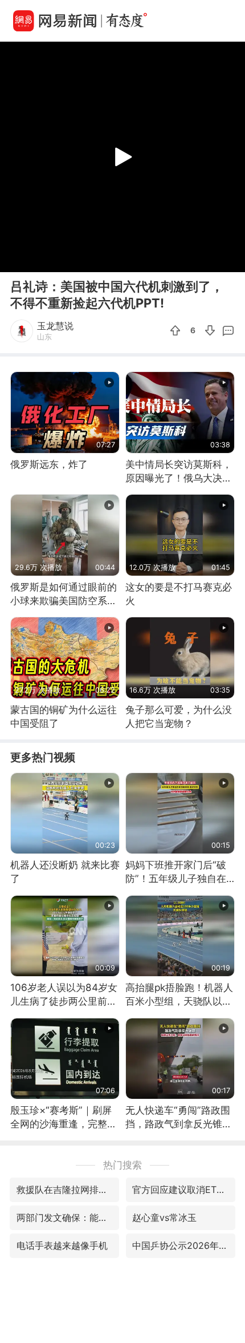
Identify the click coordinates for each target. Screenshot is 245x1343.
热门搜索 (122, 1165)
